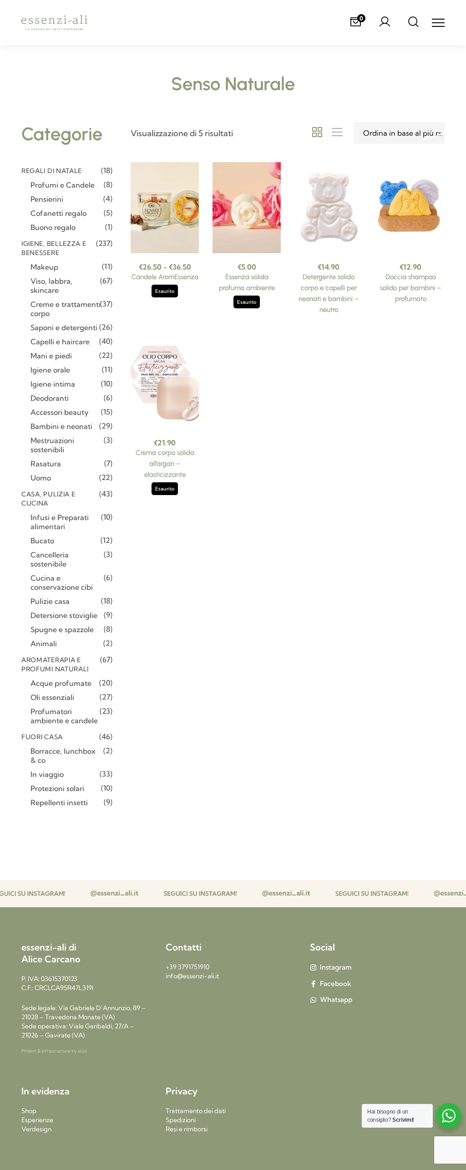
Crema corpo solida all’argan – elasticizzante (165, 464)
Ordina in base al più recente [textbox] (403, 133)
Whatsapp (336, 999)
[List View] (337, 133)
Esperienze (37, 1120)
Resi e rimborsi (187, 1129)
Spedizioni (181, 1120)
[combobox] (399, 133)
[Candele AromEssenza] (165, 207)
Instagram (336, 967)
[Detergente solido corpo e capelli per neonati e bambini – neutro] (328, 207)
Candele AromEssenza (165, 277)
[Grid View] (317, 133)
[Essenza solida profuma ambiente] (247, 207)
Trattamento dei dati (196, 1111)
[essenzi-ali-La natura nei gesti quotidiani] (54, 23)
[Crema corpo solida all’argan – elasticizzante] (165, 383)
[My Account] (384, 22)
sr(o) (82, 1051)
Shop (28, 1111)
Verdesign (36, 1129)
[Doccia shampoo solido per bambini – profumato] (410, 207)
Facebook (335, 983)
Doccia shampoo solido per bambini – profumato (410, 288)
